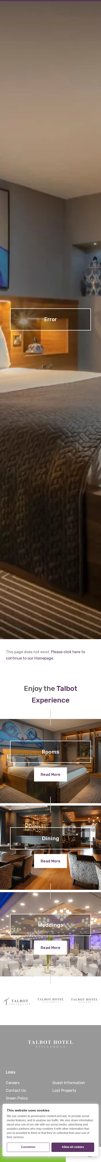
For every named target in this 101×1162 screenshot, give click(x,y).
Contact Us (16, 1090)
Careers (12, 1083)
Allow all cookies (73, 1147)
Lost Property (64, 1090)
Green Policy (17, 1098)
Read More (50, 774)
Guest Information (68, 1083)
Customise (28, 1147)
